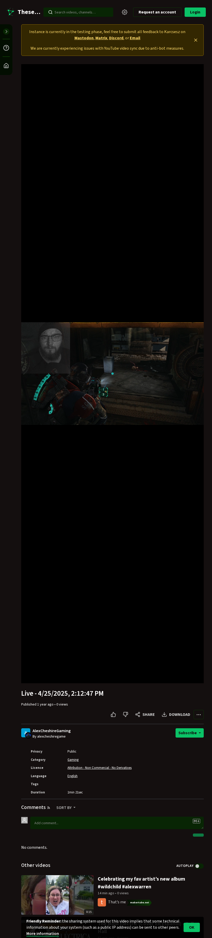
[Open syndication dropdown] (48, 807)
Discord (116, 38)
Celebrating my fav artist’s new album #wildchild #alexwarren (141, 882)
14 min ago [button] (106, 893)
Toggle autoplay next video (199, 866)
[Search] (50, 12)
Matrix (101, 38)
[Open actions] (199, 714)
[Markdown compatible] (196, 821)
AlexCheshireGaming (52, 731)
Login (195, 12)
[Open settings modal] (124, 12)
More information (42, 933)
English (72, 776)
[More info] (6, 47)
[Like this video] (113, 714)
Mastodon (84, 38)
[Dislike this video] (125, 714)
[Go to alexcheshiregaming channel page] (28, 735)
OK (191, 927)
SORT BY (64, 808)
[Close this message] (196, 40)
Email (135, 38)
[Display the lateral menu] (6, 31)
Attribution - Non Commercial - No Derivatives (99, 768)
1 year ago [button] (45, 704)
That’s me (117, 902)
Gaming (73, 759)
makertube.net (139, 902)
